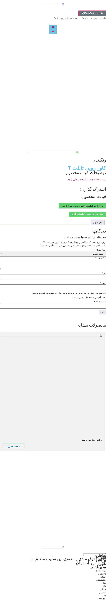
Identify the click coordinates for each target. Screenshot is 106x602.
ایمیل (103, 283)
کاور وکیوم (74, 18)
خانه (104, 18)
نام (104, 273)
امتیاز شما (101, 250)
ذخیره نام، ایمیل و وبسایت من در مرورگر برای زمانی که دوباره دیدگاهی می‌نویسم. (68, 293)
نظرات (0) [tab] (97, 222)
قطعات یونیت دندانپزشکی (90, 18)
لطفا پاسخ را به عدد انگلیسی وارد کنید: (89, 297)
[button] (92, 13)
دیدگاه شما (100, 258)
